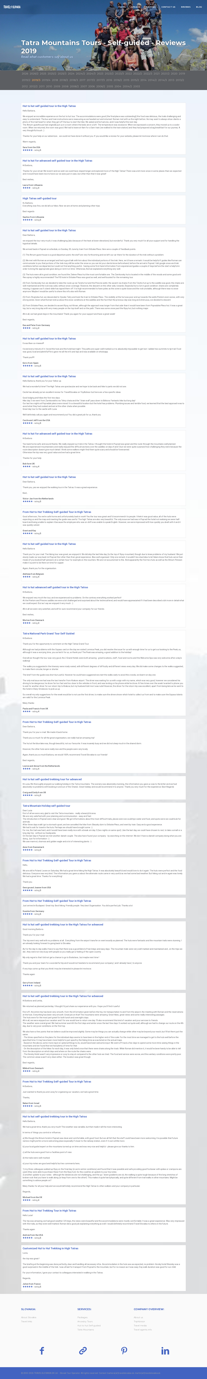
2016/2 (118, 80)
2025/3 (62, 73)
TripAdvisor (139, 1321)
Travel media (140, 1325)
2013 (171, 80)
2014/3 (162, 80)
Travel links (26, 1321)
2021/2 (165, 73)
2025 (43, 73)
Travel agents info (143, 1329)
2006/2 (100, 86)
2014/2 (152, 80)
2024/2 (80, 73)
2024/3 (91, 73)
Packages (82, 1317)
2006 (91, 86)
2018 (55, 80)
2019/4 (46, 80)
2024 (71, 73)
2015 (126, 80)
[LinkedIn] (165, 1350)
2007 (83, 86)
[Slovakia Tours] (12, 7)
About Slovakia (28, 1317)
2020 (174, 73)
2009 (57, 86)
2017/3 (100, 80)
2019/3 (36, 80)
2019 (182, 73)
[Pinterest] (124, 1350)
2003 (136, 86)
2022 (128, 73)
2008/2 (74, 86)
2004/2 (127, 86)
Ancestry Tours (85, 1321)
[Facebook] (42, 1350)
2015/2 (135, 80)
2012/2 (33, 86)
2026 (25, 73)
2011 (42, 86)
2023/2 (109, 73)
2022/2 (137, 73)
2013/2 (180, 80)
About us (138, 1317)
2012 (25, 86)
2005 (110, 86)
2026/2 (34, 73)
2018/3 (73, 80)
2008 (65, 86)
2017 (82, 80)
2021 (157, 73)
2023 (100, 73)
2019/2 (26, 80)
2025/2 (52, 73)
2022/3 (147, 73)
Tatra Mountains (85, 1329)
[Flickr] (83, 1350)
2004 (117, 86)
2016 (109, 80)
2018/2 (63, 80)
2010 (49, 86)
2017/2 (91, 80)
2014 (143, 80)
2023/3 (119, 73)
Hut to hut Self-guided (89, 1325)
